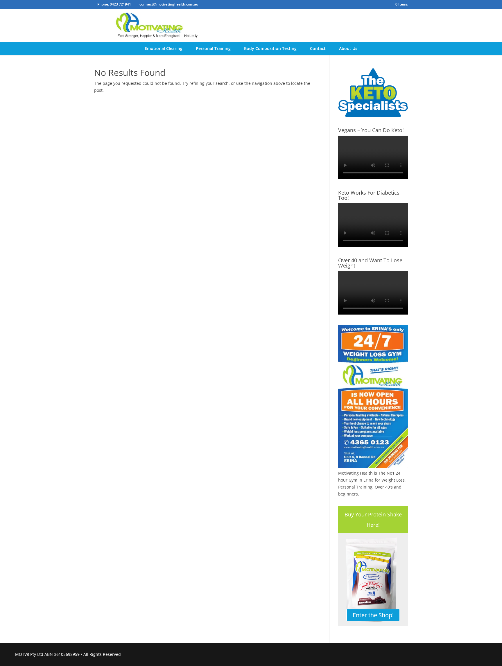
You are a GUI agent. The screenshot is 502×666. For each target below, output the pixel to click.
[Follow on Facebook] (467, 654)
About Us (348, 48)
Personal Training (213, 48)
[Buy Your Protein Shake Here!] (373, 579)
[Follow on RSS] (481, 654)
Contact (318, 48)
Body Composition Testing (270, 48)
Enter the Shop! (373, 615)
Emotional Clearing (163, 48)
